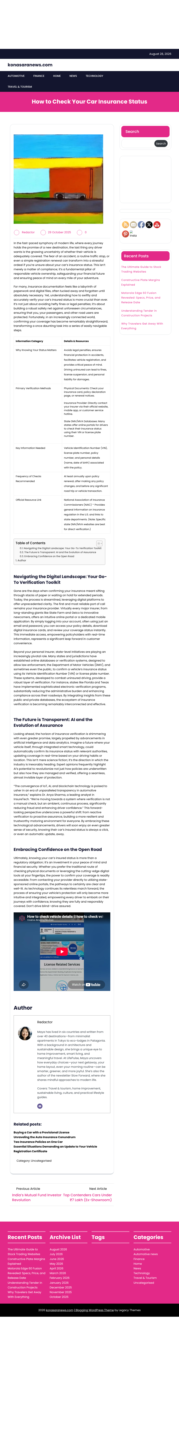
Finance (38, 76)
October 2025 (59, 1297)
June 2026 (57, 1259)
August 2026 (58, 1249)
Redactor (28, 232)
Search (132, 131)
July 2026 (56, 1254)
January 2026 (59, 1283)
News (73, 76)
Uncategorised (41, 1161)
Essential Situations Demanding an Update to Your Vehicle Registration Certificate (55, 1149)
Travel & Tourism (20, 87)
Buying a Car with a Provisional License (41, 1132)
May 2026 (56, 1264)
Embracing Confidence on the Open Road (49, 556)
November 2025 (61, 1292)
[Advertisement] (88, 24)
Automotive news (146, 1254)
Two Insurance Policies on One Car (38, 1142)
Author (21, 560)
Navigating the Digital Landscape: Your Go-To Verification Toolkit (63, 548)
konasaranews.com (30, 65)
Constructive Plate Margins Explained (140, 282)
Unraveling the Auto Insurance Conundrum (45, 1137)
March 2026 (58, 1273)
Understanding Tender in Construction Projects (139, 313)
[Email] (39, 1106)
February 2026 (60, 1278)
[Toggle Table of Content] (98, 543)
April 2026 (56, 1268)
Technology (94, 76)
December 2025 (61, 1287)
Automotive (16, 76)
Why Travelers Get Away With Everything (142, 326)
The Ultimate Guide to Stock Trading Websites (141, 269)
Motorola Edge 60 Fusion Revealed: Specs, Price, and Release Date (140, 297)
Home (57, 76)
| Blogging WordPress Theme (94, 1310)
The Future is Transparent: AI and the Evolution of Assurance (60, 552)
